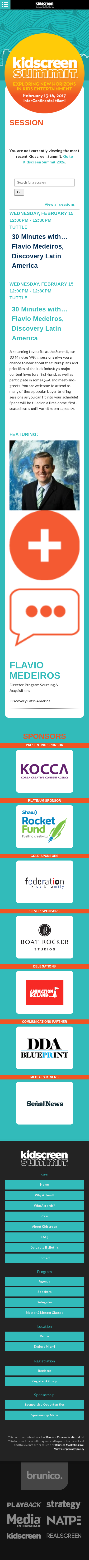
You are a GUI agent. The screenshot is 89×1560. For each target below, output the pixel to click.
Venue (44, 1336)
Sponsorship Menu (44, 1415)
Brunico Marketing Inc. (69, 1444)
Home (44, 1184)
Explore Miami (44, 1346)
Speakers (44, 1292)
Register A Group (44, 1381)
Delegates (44, 1302)
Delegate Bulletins (44, 1247)
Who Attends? (44, 1206)
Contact (44, 1258)
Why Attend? (44, 1195)
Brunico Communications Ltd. (65, 1437)
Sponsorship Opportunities (44, 1404)
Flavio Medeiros (35, 670)
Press (45, 1216)
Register (44, 1371)
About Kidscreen (44, 1226)
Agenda (44, 1281)
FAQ (44, 1237)
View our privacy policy (69, 1448)
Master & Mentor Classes (44, 1313)
